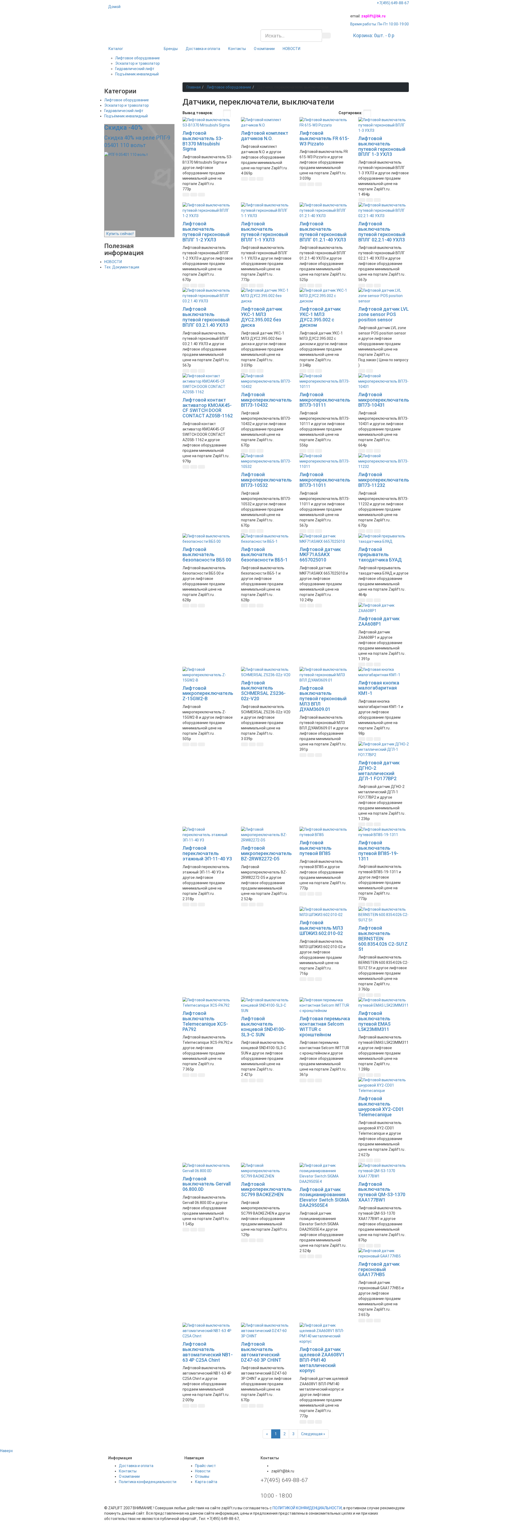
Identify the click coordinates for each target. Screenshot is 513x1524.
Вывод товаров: (197, 113)
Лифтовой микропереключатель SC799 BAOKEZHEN (266, 1189)
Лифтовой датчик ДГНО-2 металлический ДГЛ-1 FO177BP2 (379, 770)
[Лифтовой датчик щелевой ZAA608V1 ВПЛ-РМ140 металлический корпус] (325, 1333)
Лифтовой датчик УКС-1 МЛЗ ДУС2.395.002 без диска (261, 317)
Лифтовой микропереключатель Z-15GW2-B (207, 693)
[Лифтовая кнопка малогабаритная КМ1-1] (383, 672)
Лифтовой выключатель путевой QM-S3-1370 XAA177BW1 (381, 1192)
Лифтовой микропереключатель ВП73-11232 (383, 480)
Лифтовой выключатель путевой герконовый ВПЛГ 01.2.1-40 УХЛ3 (323, 231)
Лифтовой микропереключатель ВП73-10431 (383, 400)
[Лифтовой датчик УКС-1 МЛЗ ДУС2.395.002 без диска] (266, 296)
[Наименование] (375, 113)
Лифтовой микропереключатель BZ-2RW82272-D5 (266, 853)
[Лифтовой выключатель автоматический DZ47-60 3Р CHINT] (266, 1331)
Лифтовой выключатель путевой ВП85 (316, 848)
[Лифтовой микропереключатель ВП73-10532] (266, 461)
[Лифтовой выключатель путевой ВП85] (325, 832)
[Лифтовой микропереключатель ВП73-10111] (325, 381)
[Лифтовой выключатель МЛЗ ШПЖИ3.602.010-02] (325, 912)
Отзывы (202, 1476)
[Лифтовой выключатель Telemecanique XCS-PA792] (207, 1002)
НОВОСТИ (113, 262)
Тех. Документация (121, 267)
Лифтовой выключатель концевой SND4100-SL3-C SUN (263, 1026)
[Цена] (383, 113)
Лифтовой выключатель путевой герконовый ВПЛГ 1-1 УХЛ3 (264, 231)
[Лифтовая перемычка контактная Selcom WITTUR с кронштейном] (325, 1005)
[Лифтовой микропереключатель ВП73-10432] (266, 381)
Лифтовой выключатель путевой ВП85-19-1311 (378, 850)
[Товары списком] (218, 113)
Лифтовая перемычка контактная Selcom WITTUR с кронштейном (325, 1026)
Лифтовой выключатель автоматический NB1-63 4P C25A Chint (207, 1352)
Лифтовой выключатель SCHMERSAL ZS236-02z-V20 (263, 690)
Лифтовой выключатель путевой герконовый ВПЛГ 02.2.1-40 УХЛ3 (381, 231)
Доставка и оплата (203, 49)
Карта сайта (206, 1482)
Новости (202, 1471)
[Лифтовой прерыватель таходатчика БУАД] (383, 538)
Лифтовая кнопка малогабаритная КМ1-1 (378, 688)
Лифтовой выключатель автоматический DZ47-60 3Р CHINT (261, 1352)
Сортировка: (350, 113)
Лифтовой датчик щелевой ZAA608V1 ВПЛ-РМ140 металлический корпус (322, 1359)
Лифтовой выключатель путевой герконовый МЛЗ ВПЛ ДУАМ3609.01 (323, 698)
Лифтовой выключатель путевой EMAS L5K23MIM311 (374, 1021)
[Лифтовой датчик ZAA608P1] (383, 608)
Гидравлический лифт (134, 69)
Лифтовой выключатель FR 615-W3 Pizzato (324, 138)
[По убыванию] (396, 113)
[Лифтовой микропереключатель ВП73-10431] (383, 381)
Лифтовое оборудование (137, 58)
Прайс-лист (205, 1466)
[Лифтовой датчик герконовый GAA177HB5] (383, 1253)
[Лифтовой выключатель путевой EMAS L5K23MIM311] (383, 1002)
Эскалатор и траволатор (137, 63)
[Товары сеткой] (227, 113)
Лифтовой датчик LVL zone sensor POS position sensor (383, 314)
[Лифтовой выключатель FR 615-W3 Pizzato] (325, 122)
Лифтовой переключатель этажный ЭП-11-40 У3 (207, 853)
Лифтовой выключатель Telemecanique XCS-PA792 (205, 1021)
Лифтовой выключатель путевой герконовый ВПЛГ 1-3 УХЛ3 (381, 146)
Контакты (237, 49)
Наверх (6, 1451)
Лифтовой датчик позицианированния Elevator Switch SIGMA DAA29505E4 (324, 1197)
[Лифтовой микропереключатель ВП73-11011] (325, 461)
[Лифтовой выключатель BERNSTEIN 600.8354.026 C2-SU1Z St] (383, 915)
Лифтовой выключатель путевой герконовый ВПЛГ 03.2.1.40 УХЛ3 (206, 317)
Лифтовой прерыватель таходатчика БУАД (380, 555)
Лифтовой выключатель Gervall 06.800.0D (206, 1184)
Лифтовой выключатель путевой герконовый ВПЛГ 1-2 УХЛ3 (206, 231)
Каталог (115, 49)
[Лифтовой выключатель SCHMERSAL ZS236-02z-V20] (266, 672)
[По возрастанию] (391, 113)
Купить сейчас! (120, 234)
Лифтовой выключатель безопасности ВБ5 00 (206, 555)
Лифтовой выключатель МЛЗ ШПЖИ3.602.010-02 (321, 928)
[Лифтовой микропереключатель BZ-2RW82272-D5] (266, 835)
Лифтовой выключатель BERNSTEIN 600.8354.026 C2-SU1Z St (382, 938)
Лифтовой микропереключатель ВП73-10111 (325, 400)
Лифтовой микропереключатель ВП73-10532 (266, 480)
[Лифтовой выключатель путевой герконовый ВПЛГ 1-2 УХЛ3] (207, 210)
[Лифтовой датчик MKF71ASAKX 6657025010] (325, 538)
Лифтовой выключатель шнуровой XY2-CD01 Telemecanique (381, 1106)
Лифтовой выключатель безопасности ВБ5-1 (264, 555)
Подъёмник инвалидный (137, 74)
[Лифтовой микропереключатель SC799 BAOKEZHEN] (266, 1171)
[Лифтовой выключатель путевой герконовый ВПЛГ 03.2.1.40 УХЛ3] (207, 296)
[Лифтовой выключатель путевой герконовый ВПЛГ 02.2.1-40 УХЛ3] (383, 210)
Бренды (171, 49)
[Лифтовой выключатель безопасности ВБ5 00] (207, 538)
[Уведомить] (377, 371)
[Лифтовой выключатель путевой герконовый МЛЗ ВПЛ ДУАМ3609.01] (325, 675)
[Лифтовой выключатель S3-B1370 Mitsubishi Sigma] (207, 122)
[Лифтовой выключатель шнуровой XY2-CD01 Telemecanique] (383, 1085)
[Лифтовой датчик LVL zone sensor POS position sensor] (383, 296)
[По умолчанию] (367, 113)
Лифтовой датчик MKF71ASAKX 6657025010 (320, 555)
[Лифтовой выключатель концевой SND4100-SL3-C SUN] (266, 1005)
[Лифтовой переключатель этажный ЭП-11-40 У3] (207, 835)
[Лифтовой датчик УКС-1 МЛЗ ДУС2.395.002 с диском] (325, 296)
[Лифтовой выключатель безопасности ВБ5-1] (266, 538)
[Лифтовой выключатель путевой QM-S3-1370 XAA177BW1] (383, 1171)
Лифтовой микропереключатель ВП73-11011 (325, 480)
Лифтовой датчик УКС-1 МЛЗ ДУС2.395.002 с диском (320, 317)
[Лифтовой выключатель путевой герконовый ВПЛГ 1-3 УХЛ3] (383, 125)
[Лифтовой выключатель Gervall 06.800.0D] (207, 1168)
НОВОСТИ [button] (291, 49)
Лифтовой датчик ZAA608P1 (379, 621)
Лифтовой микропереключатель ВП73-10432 (266, 400)
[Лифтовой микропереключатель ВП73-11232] (383, 461)
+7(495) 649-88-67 (393, 3)
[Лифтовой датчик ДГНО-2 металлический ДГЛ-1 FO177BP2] (383, 749)
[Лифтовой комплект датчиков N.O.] (266, 122)
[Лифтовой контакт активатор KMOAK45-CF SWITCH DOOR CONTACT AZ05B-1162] (207, 384)
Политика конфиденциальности (147, 1482)
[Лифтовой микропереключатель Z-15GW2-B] (207, 675)
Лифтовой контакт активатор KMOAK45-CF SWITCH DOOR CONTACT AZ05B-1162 (207, 407)
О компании (264, 49)
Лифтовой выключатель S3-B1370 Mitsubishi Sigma (202, 141)
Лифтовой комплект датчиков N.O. (264, 135)
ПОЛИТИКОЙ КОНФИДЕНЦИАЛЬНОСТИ (307, 1508)
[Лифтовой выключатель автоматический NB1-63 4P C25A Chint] (207, 1331)
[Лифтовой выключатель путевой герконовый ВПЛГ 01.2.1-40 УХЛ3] (325, 210)
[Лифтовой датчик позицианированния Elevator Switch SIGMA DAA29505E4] (325, 1173)
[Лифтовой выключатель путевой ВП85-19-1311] (383, 832)
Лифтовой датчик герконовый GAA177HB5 (379, 1269)
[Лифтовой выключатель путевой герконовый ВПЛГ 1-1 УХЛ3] (266, 210)
